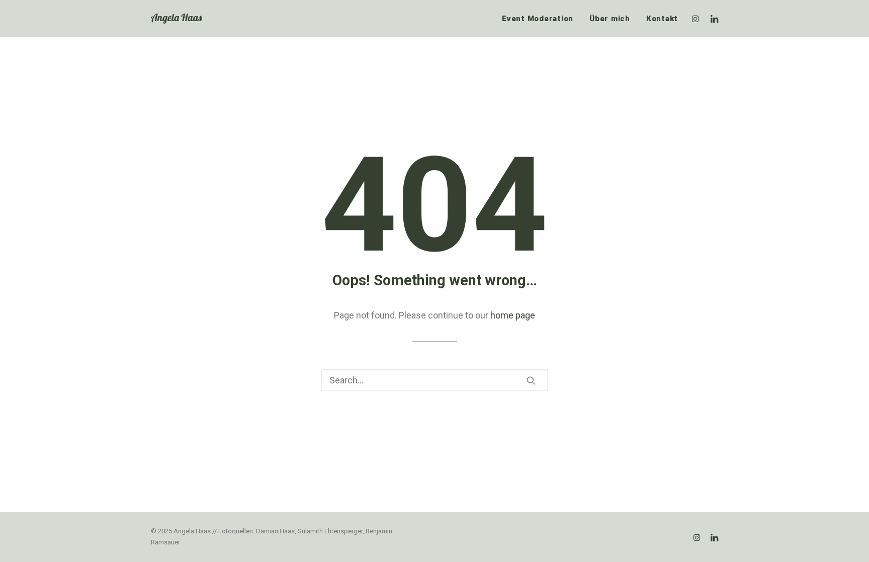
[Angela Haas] (176, 19)
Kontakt (662, 18)
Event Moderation (537, 18)
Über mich (609, 18)
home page (512, 315)
